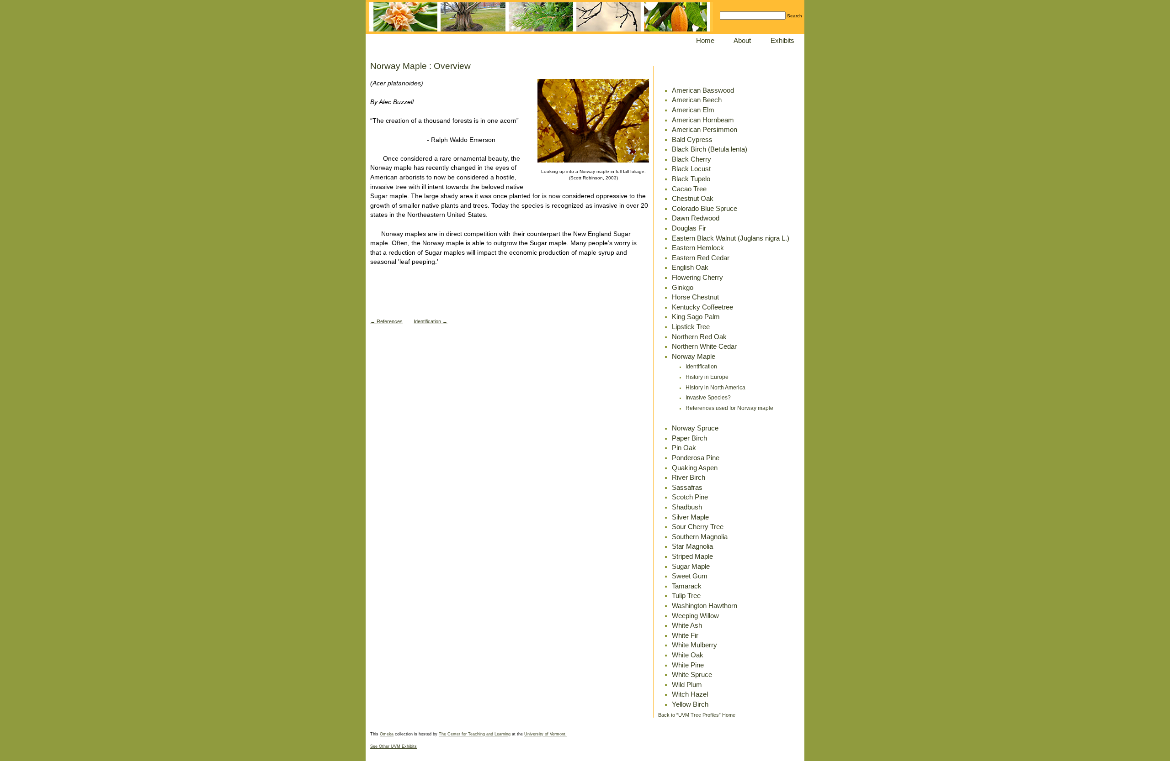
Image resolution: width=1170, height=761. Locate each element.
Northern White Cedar (704, 346)
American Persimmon (704, 129)
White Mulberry (694, 645)
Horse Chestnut (695, 297)
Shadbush (687, 507)
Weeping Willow (695, 615)
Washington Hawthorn (704, 605)
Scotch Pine (690, 497)
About (742, 40)
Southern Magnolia (700, 537)
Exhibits (782, 40)
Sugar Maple (691, 566)
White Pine (688, 665)
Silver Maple (690, 517)
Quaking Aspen (695, 468)
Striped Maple (692, 556)
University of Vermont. (545, 734)
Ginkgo (682, 287)
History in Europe (707, 377)
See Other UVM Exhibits (393, 746)
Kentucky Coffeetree (702, 307)
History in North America (715, 387)
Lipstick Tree (691, 327)
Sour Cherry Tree (697, 526)
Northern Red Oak (699, 337)
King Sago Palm (696, 316)
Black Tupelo (691, 179)
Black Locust (691, 169)
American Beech (697, 100)
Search (794, 15)
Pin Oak (684, 447)
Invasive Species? (708, 397)
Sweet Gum (689, 576)
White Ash (687, 625)
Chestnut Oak (692, 198)
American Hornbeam (703, 120)
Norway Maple (693, 356)
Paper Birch (689, 438)
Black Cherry (691, 159)
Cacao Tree (689, 189)
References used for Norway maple (729, 408)
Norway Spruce (695, 428)
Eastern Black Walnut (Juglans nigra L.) (730, 238)
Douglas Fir (689, 228)
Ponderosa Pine (695, 458)
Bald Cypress (692, 139)
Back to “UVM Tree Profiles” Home (696, 715)
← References (386, 321)
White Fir (685, 635)
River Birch (688, 477)
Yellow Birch (690, 704)
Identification (701, 366)
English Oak (690, 267)
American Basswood (703, 90)
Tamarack (687, 586)
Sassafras (687, 487)
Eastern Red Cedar (700, 258)
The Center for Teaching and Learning (475, 734)
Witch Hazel (690, 694)
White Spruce (692, 674)
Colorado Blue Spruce (704, 208)
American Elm (693, 110)
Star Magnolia (692, 546)
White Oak (687, 655)
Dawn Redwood (695, 218)
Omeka (387, 734)
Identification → (430, 321)
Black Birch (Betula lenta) (709, 149)
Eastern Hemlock (698, 248)
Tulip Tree (686, 595)
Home (705, 40)
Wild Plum (687, 684)
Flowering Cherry (697, 277)
